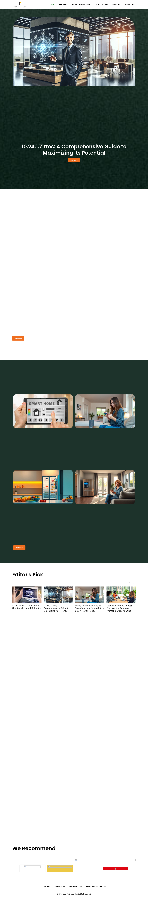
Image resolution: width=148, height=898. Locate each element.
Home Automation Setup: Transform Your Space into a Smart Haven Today (89, 608)
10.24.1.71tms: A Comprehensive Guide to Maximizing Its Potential (74, 149)
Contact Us (129, 4)
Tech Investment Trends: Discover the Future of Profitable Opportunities (119, 608)
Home (51, 4)
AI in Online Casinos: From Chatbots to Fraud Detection (26, 606)
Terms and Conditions (96, 887)
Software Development (82, 4)
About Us (116, 4)
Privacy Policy (75, 887)
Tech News (62, 4)
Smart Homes (102, 4)
